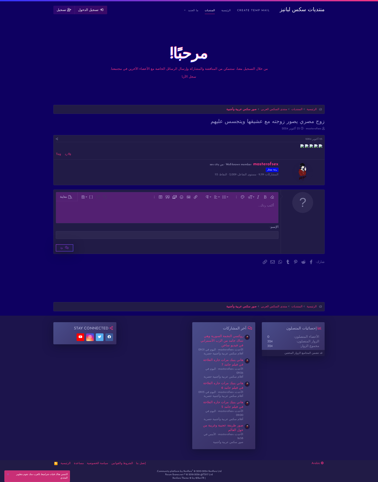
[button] (185, 10)
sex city (214, 164)
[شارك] (57, 139)
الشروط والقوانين (122, 463)
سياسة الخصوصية (97, 463)
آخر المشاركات (234, 328)
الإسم (274, 227)
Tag (58, 154)
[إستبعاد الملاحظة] (8, 475)
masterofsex (313, 128)
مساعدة (79, 463)
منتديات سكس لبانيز (302, 9)
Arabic (316, 463)
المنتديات (210, 10)
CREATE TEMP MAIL (253, 10)
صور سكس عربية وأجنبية (228, 442)
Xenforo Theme (188, 478)
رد (66, 154)
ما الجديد (193, 10)
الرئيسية (226, 10)
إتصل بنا (141, 463)
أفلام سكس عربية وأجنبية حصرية (223, 353)
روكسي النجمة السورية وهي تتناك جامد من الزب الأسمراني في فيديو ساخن (222, 341)
